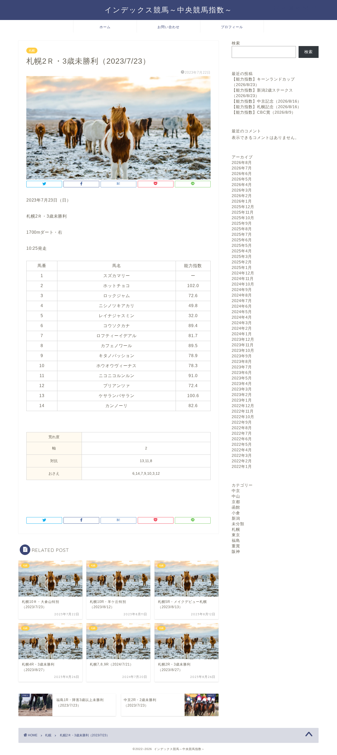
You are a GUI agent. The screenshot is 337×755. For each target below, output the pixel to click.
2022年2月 (242, 461)
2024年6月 (242, 306)
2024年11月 (243, 278)
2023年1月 (242, 400)
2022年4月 (242, 450)
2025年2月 (242, 262)
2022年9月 (242, 422)
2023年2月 (242, 394)
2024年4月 (242, 317)
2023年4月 (242, 383)
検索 (236, 43)
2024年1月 (242, 334)
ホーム (105, 27)
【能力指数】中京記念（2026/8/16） (266, 101)
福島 (236, 540)
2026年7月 (242, 168)
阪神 (236, 551)
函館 (236, 507)
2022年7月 (242, 433)
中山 (236, 496)
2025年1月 (242, 267)
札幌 (32, 50)
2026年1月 (242, 201)
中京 (236, 490)
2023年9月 (242, 356)
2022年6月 (242, 439)
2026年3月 (242, 190)
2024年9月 (242, 289)
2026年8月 (242, 162)
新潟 (236, 518)
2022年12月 (243, 405)
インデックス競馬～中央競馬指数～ (168, 9)
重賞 (236, 546)
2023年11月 (243, 345)
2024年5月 (242, 311)
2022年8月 (242, 428)
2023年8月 (242, 361)
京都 (236, 501)
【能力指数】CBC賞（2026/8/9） (264, 112)
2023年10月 (243, 350)
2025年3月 (242, 256)
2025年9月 (242, 223)
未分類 (238, 524)
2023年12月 (243, 339)
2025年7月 (242, 234)
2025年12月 (243, 206)
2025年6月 (242, 240)
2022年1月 (242, 466)
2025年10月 (243, 218)
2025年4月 (242, 251)
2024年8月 (242, 295)
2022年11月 (243, 411)
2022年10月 (243, 416)
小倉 (236, 513)
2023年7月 (242, 367)
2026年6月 (242, 173)
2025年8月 (242, 229)
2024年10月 (243, 284)
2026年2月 (242, 195)
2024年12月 (243, 273)
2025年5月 (242, 245)
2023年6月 (242, 372)
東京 (236, 535)
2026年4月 (242, 184)
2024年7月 (242, 300)
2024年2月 (242, 328)
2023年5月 (242, 378)
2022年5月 (242, 444)
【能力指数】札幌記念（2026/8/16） (266, 106)
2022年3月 (242, 455)
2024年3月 (242, 323)
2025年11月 (243, 212)
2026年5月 (242, 179)
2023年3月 (242, 389)
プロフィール (232, 27)
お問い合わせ (168, 27)
